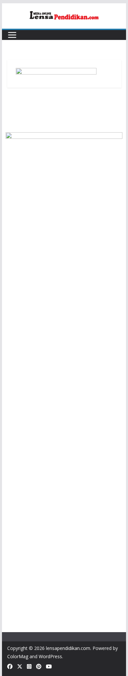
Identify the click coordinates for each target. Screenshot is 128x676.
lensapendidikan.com (68, 648)
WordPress (50, 656)
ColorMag (17, 656)
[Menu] (12, 35)
